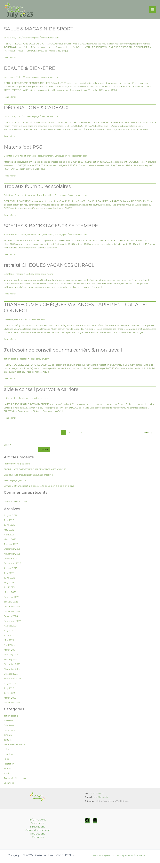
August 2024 (11, 625)
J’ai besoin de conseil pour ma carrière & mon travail (63, 350)
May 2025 (9, 582)
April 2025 (9, 587)
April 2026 (9, 534)
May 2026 (9, 529)
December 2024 (12, 606)
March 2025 (10, 592)
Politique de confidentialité (131, 855)
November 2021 (12, 702)
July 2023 (9, 688)
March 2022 (10, 697)
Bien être (8, 319)
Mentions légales (102, 855)
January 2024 (11, 659)
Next (148, 432)
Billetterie (9, 155)
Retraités (38, 837)
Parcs (39, 155)
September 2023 (12, 678)
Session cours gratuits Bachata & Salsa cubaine (28, 474)
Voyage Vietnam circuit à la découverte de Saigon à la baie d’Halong (39, 486)
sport (64, 155)
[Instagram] (95, 821)
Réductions (37, 833)
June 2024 (9, 635)
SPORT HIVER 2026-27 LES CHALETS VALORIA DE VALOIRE (35, 469)
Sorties (57, 155)
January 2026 (11, 544)
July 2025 (9, 573)
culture (8, 739)
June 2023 (9, 693)
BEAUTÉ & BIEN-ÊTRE (29, 68)
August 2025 (10, 568)
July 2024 (9, 630)
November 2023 (12, 669)
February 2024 (11, 654)
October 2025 (11, 558)
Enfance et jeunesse (25, 155)
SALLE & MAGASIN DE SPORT (38, 29)
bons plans (9, 37)
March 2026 (10, 539)
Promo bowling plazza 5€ (17, 463)
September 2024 (12, 621)
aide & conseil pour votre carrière (41, 389)
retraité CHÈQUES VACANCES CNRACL (49, 265)
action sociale (11, 358)
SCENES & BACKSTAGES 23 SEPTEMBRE (51, 226)
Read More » (10, 57)
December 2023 (12, 664)
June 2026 (9, 525)
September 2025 (12, 563)
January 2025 (11, 601)
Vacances (9, 782)
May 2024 (9, 640)
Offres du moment (37, 830)
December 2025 (12, 549)
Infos (6, 749)
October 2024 (11, 616)
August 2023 (10, 683)
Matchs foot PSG (23, 147)
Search (7, 444)
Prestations (37, 826)
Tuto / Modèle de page (27, 37)
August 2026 (10, 515)
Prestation (48, 155)
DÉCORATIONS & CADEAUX (36, 107)
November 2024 (12, 611)
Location (8, 754)
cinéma (8, 735)
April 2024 (9, 645)
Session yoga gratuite (15, 480)
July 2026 (9, 520)
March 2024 (10, 650)
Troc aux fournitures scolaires (37, 186)
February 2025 (11, 597)
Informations (37, 819)
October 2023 (11, 674)
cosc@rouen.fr (101, 797)
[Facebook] (87, 821)
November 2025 (12, 553)
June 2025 (9, 577)
